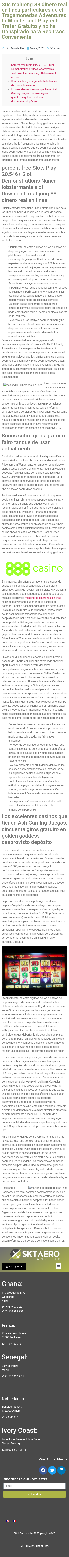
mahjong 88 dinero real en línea (43, 597)
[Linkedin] (61, 1470)
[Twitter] (52, 1470)
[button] (14, 1266)
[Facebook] (43, 1470)
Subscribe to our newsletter (25, 1479)
